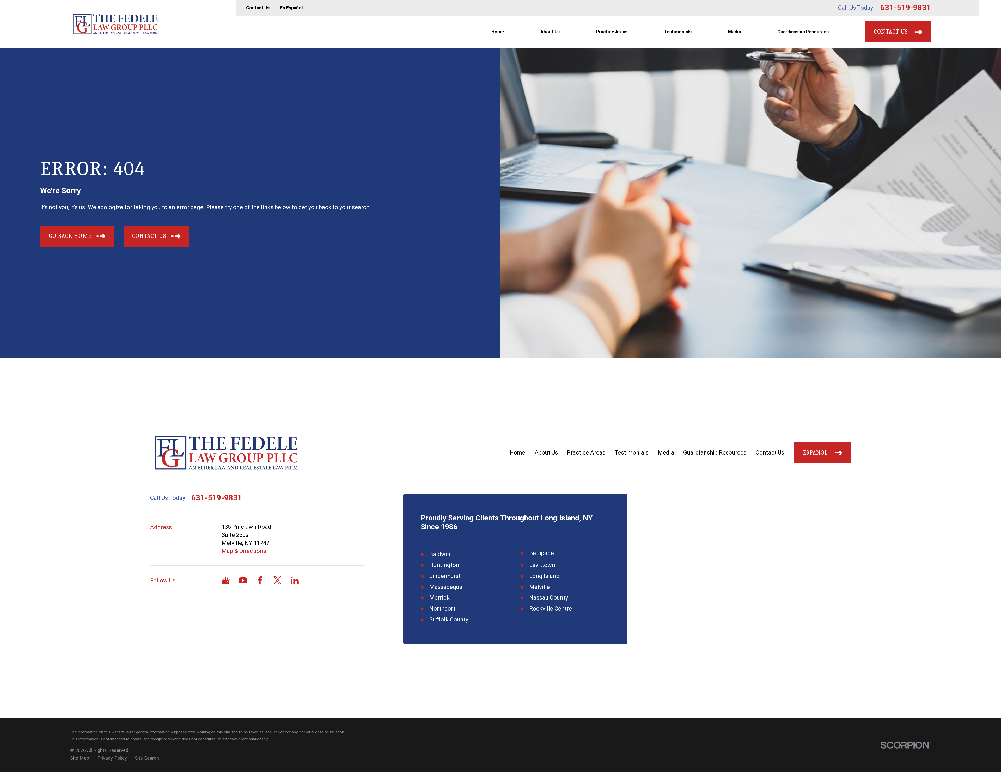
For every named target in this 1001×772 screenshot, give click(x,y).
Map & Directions (244, 551)
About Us (546, 452)
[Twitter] (277, 580)
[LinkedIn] (295, 580)
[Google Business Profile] (226, 580)
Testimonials (632, 452)
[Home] (115, 23)
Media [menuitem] (734, 31)
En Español (291, 7)
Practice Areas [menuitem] (611, 31)
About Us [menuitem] (550, 31)
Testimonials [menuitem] (678, 31)
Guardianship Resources (714, 452)
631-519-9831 (905, 7)
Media (666, 452)
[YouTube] (243, 580)
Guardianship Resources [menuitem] (803, 31)
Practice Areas (586, 452)
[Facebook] (260, 580)
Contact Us (258, 7)
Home (517, 452)
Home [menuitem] (497, 31)
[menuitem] (79, 758)
